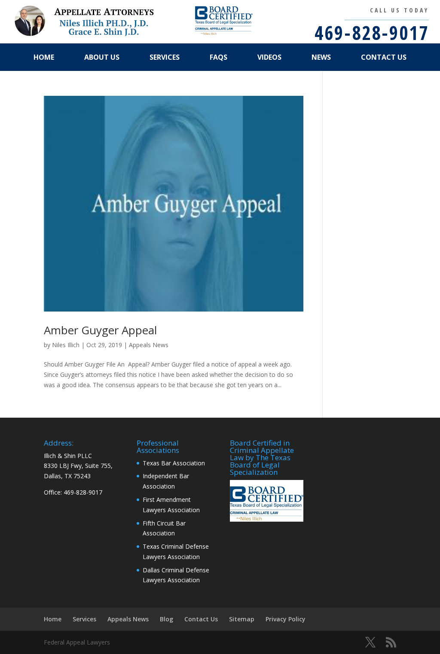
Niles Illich (65, 345)
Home (44, 57)
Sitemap (241, 619)
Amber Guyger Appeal (100, 330)
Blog (166, 619)
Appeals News (148, 345)
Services (165, 57)
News (321, 57)
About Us (101, 57)
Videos (269, 57)
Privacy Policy (286, 619)
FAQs (218, 57)
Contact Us (383, 57)
